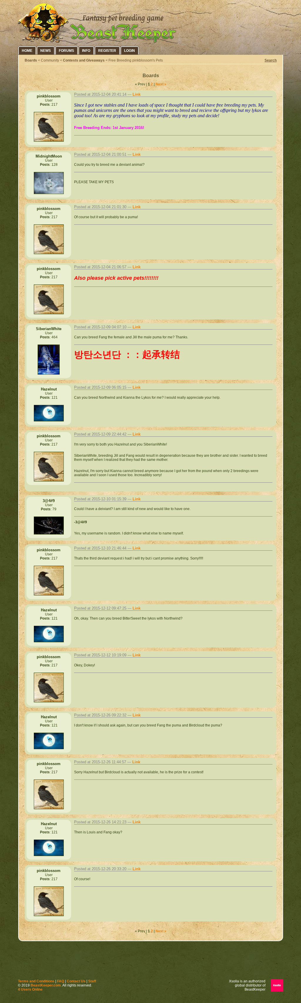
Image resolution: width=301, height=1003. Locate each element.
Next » (160, 84)
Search (271, 60)
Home (27, 51)
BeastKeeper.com (46, 985)
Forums (66, 51)
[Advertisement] (150, 961)
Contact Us (76, 981)
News (45, 51)
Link (137, 94)
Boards (31, 60)
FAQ (60, 981)
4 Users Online (30, 989)
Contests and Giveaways (84, 60)
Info (86, 51)
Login (129, 51)
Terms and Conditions (36, 981)
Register (107, 51)
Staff (92, 981)
